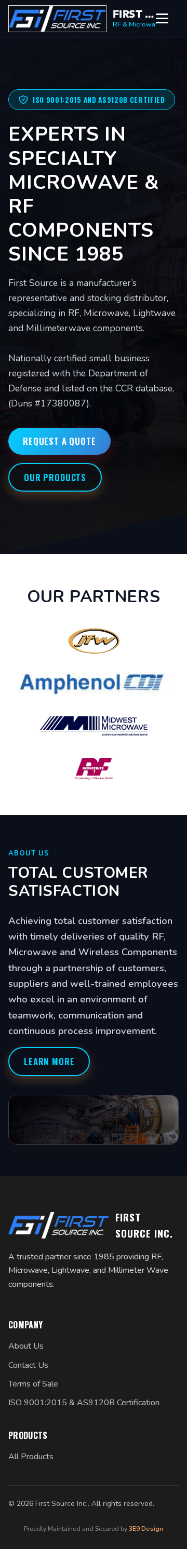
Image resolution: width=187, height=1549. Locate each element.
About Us (26, 1346)
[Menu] (167, 18)
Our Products (55, 477)
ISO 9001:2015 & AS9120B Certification (83, 1402)
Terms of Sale (33, 1384)
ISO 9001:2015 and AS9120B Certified (99, 99)
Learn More (49, 1061)
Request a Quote (59, 440)
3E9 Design (146, 1528)
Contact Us (28, 1365)
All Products (31, 1456)
